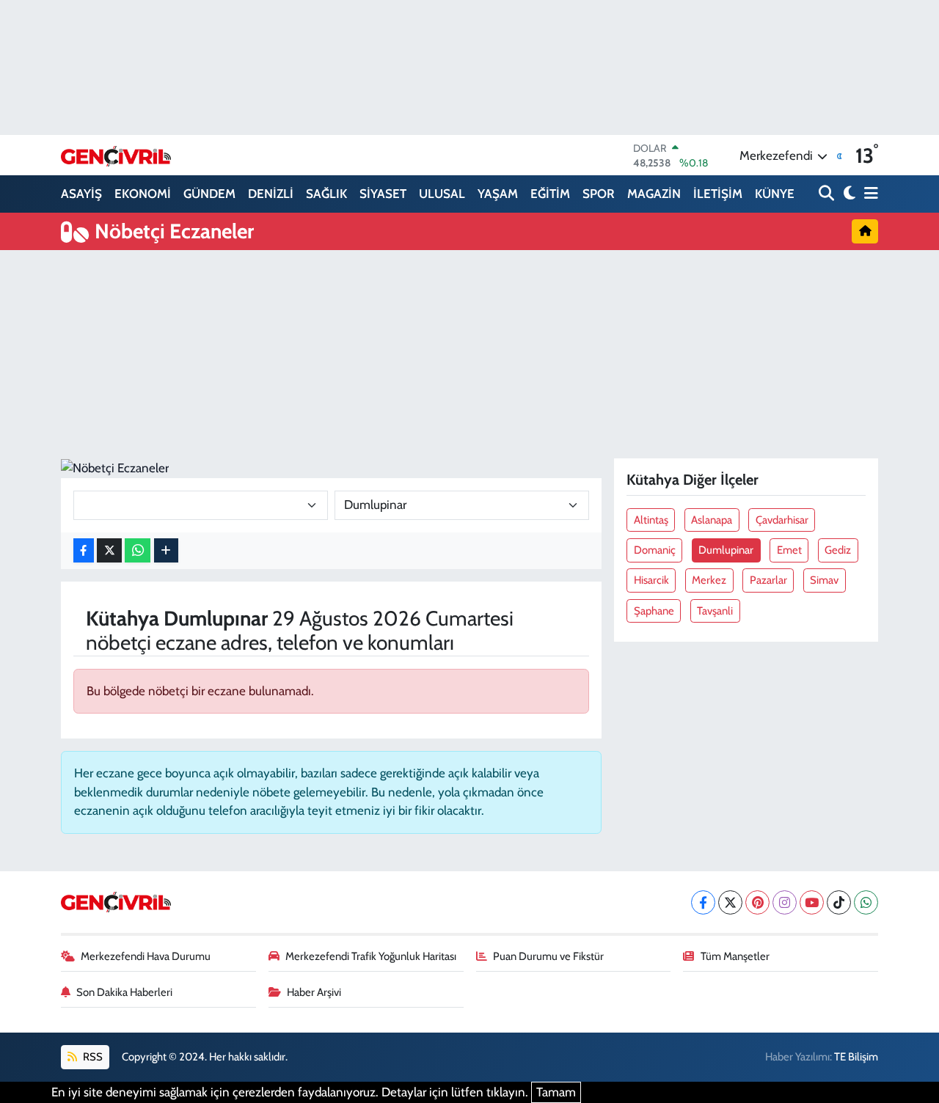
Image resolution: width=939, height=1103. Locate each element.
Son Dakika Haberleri (124, 992)
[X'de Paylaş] (109, 550)
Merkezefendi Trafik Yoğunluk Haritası (370, 956)
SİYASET (382, 193)
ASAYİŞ (81, 193)
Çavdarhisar (782, 520)
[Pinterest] (757, 902)
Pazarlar (768, 580)
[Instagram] (784, 902)
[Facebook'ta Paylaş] (83, 550)
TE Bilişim (856, 1056)
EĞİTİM (550, 193)
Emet (789, 550)
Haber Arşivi (314, 992)
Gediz (838, 550)
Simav (824, 580)
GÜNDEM (209, 193)
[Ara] (828, 194)
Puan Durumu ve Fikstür (548, 956)
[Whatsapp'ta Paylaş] (137, 550)
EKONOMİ (142, 193)
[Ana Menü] (868, 194)
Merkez (709, 580)
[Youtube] (812, 902)
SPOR (598, 193)
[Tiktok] (839, 902)
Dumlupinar (725, 550)
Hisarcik (651, 580)
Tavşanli (715, 611)
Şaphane (654, 611)
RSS (92, 1056)
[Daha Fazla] (166, 550)
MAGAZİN (654, 193)
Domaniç (655, 550)
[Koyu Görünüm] (847, 194)
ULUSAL (442, 193)
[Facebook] (703, 902)
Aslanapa (711, 520)
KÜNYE (774, 193)
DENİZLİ (270, 193)
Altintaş (651, 520)
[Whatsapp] (866, 902)
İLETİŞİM (717, 193)
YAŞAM (498, 193)
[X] (730, 902)
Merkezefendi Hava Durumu (146, 956)
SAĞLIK (326, 193)
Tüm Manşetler (735, 956)
